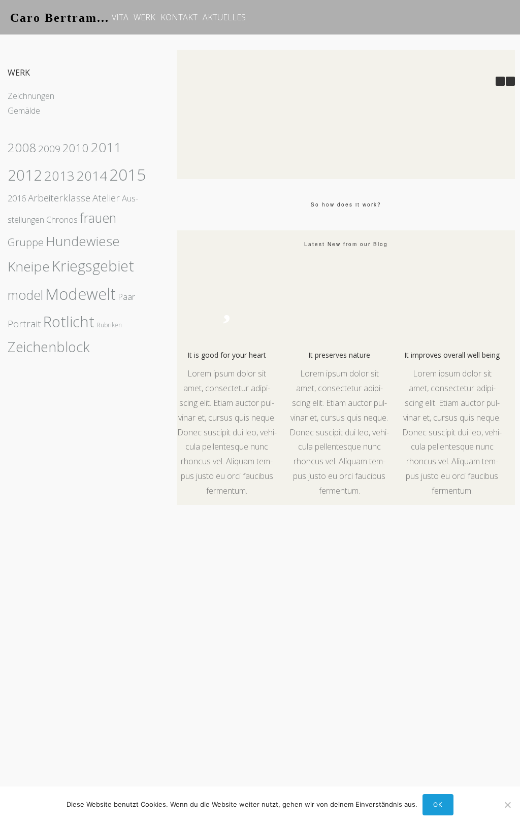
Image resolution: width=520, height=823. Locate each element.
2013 (59, 175)
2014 (92, 175)
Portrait (24, 323)
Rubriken (109, 325)
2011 (106, 147)
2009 (49, 148)
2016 (17, 198)
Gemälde (24, 110)
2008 (22, 147)
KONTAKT (179, 17)
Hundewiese (83, 241)
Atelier (106, 197)
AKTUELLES (224, 17)
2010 (75, 147)
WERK (144, 17)
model (25, 294)
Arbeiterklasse (59, 197)
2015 (127, 174)
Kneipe (29, 266)
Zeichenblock (49, 346)
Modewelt (80, 293)
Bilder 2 (238, 168)
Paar (126, 296)
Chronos (62, 219)
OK (438, 804)
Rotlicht (68, 322)
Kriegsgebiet (93, 266)
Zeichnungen (31, 95)
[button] (510, 81)
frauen (98, 217)
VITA (120, 17)
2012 (25, 175)
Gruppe (26, 242)
